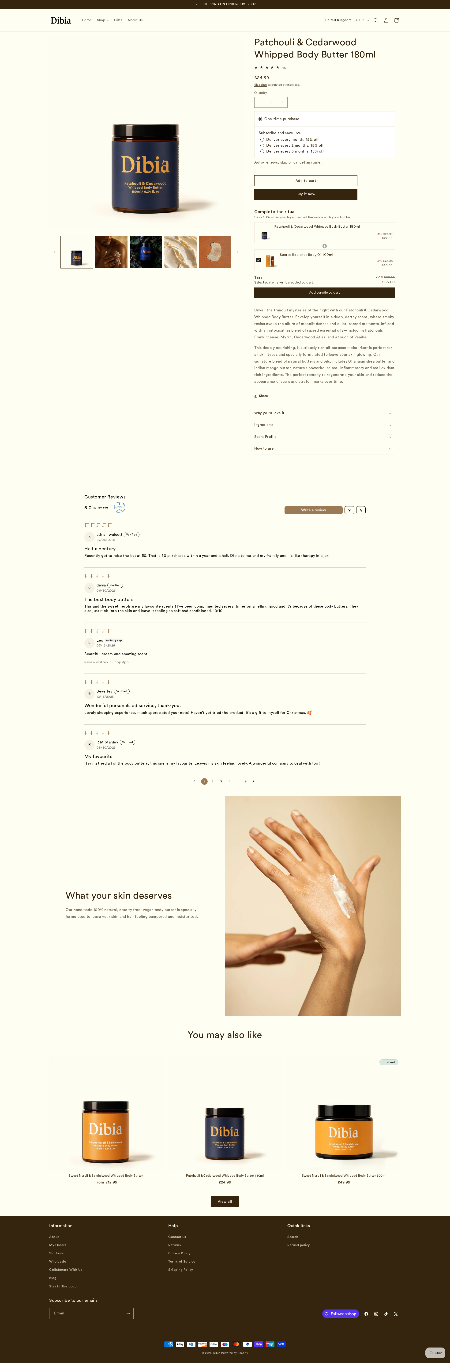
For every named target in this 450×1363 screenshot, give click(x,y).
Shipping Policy (180, 1269)
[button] (102, 20)
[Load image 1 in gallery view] (77, 252)
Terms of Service (181, 1261)
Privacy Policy (179, 1253)
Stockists (56, 1253)
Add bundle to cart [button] (324, 293)
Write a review (313, 510)
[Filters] (349, 510)
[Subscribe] (128, 1313)
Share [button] (263, 396)
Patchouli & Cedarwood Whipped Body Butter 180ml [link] (317, 227)
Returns (174, 1245)
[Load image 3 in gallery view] (146, 252)
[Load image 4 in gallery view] (180, 252)
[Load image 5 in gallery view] (215, 252)
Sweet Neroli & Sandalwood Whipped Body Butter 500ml (344, 1175)
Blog (52, 1278)
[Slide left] (54, 252)
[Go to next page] (254, 781)
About (54, 1237)
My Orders (57, 1245)
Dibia (217, 1353)
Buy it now (305, 194)
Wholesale (57, 1261)
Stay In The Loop (63, 1286)
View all (225, 1201)
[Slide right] (237, 252)
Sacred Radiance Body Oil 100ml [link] (306, 255)
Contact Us (177, 1237)
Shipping (260, 84)
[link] (264, 232)
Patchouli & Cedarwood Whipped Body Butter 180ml (225, 1175)
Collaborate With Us (65, 1269)
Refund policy (298, 1245)
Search (292, 1237)
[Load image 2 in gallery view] (111, 252)
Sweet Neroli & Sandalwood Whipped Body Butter (106, 1175)
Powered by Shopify (234, 1353)
